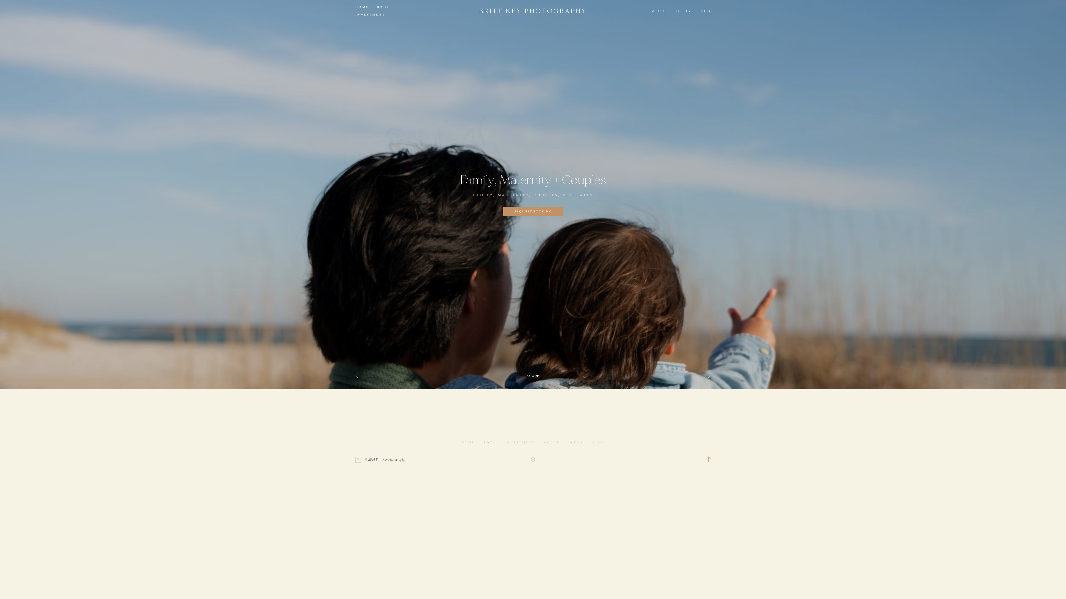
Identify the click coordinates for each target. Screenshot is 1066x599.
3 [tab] (537, 376)
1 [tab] (528, 376)
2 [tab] (533, 376)
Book (383, 7)
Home (362, 7)
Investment (370, 14)
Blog (704, 11)
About (660, 11)
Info (574, 442)
